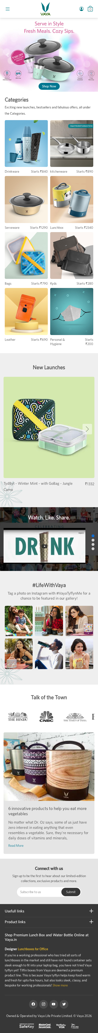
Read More (16, 845)
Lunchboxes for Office (33, 949)
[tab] (18, 717)
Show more (60, 985)
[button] (7, 55)
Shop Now (49, 86)
